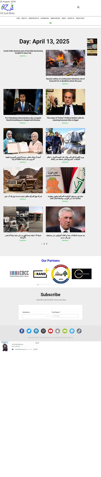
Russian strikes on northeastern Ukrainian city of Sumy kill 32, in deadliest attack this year (65, 80)
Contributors (45, 18)
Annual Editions (55, 18)
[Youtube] (50, 331)
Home (18, 18)
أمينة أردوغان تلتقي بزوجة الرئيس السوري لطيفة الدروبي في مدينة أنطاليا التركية (23, 158)
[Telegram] (72, 331)
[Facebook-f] (21, 331)
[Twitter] (29, 331)
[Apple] (57, 331)
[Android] (64, 331)
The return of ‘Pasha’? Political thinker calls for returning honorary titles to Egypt (65, 119)
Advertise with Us (34, 18)
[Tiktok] (79, 331)
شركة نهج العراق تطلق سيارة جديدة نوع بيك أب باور (23, 196)
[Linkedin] (36, 331)
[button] (78, 7)
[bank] (92, 55)
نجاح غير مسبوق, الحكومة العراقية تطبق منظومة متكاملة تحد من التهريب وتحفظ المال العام (65, 197)
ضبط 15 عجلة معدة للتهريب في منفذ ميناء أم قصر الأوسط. (23, 236)
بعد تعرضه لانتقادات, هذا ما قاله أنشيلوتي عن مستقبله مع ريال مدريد (65, 236)
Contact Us (71, 18)
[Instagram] (43, 331)
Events (64, 18)
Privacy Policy (80, 18)
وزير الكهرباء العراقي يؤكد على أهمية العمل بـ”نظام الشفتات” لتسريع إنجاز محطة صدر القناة (65, 158)
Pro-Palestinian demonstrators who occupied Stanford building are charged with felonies (23, 119)
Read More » (23, 56)
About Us (24, 18)
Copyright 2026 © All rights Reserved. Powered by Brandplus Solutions (50, 337)
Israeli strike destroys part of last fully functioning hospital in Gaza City (23, 52)
